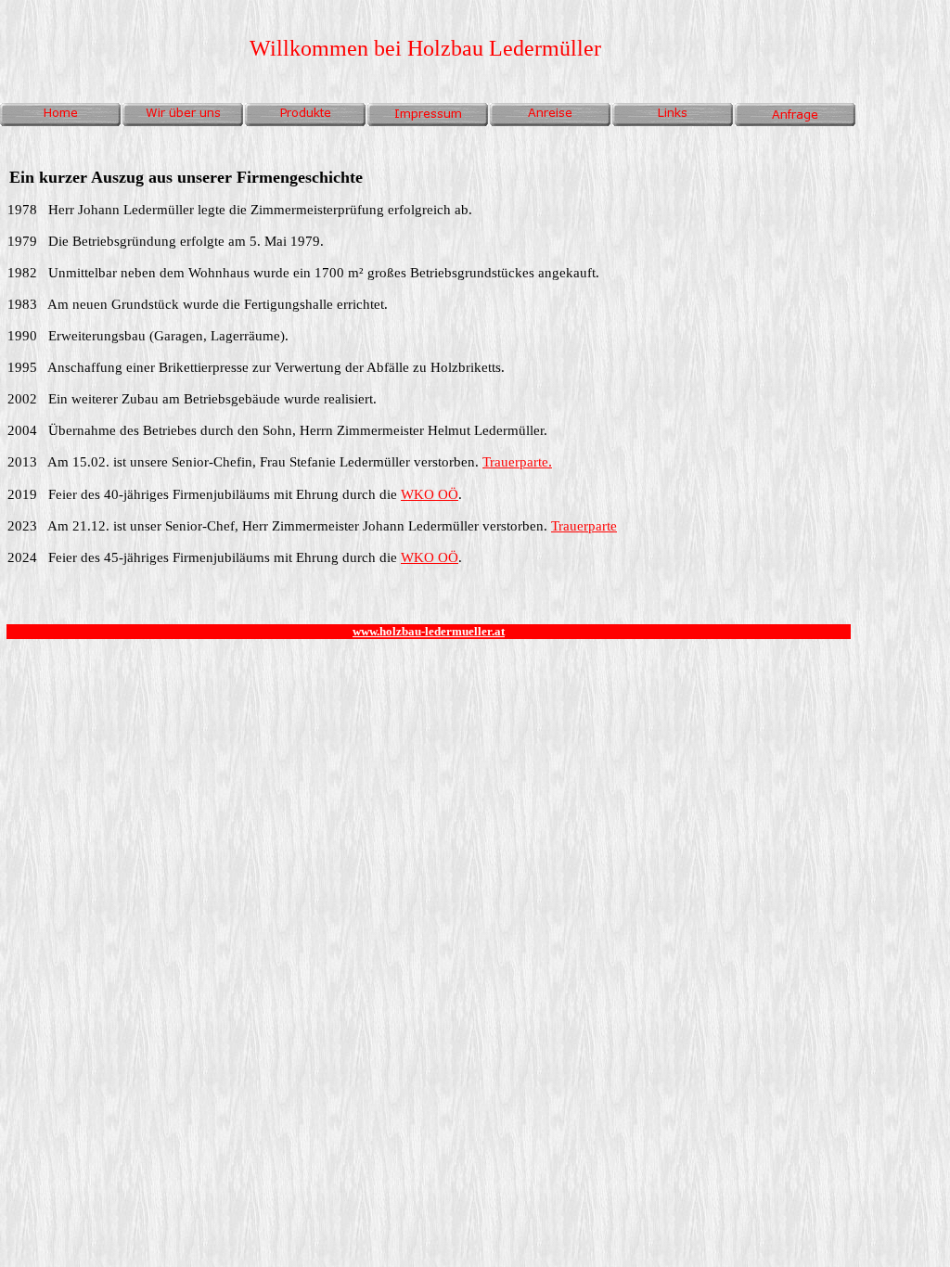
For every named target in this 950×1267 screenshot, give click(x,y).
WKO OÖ (429, 494)
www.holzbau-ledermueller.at (429, 631)
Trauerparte (515, 461)
